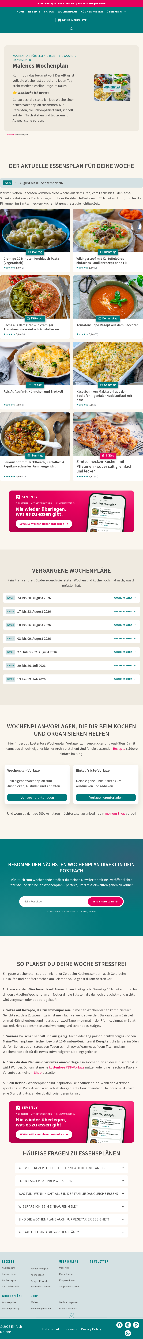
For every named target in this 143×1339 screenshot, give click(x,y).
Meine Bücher (66, 1273)
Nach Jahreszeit (10, 1286)
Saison (49, 11)
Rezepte (34, 11)
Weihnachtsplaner (68, 1302)
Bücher (34, 1302)
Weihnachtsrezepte (41, 1286)
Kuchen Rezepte (39, 1268)
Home (21, 11)
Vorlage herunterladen (37, 797)
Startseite (11, 134)
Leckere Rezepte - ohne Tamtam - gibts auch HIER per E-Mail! (71, 3)
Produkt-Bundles (68, 1308)
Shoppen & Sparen (69, 1286)
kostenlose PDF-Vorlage (66, 1067)
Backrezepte (9, 1273)
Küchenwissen (92, 11)
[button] (71, 28)
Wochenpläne (9, 1302)
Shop (38, 1072)
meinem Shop (115, 813)
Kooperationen (67, 1280)
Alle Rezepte (9, 1267)
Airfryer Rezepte (39, 1281)
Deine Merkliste (74, 20)
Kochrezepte (9, 1280)
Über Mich (64, 1267)
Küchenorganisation (41, 1308)
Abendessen (37, 1274)
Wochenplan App (11, 1308)
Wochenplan (67, 11)
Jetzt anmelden (103, 901)
